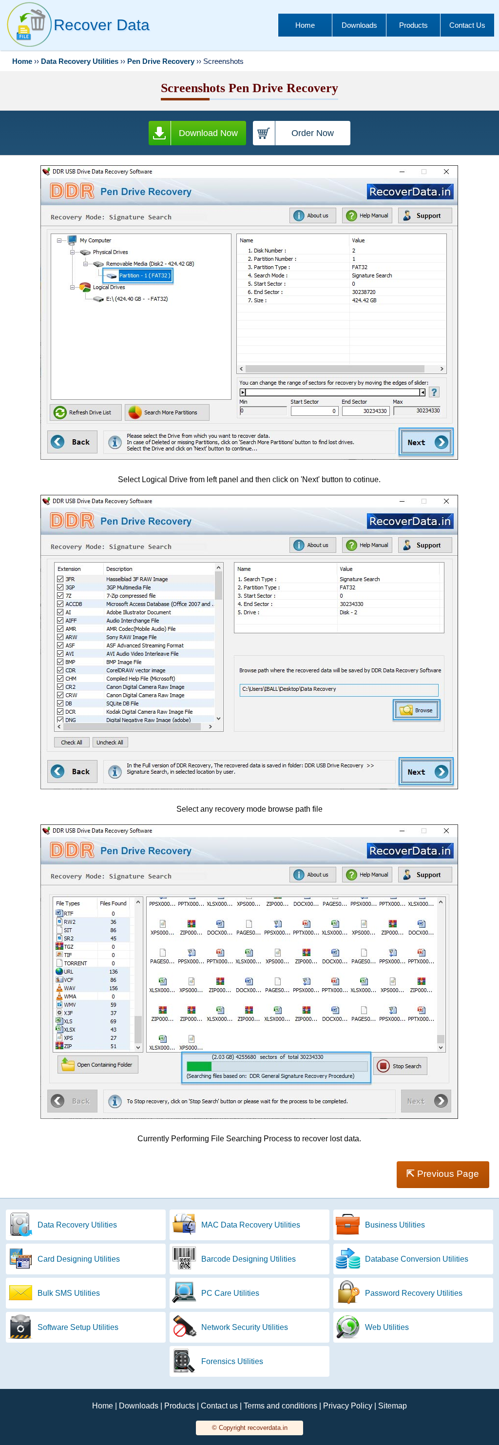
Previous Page (442, 1173)
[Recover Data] (29, 46)
